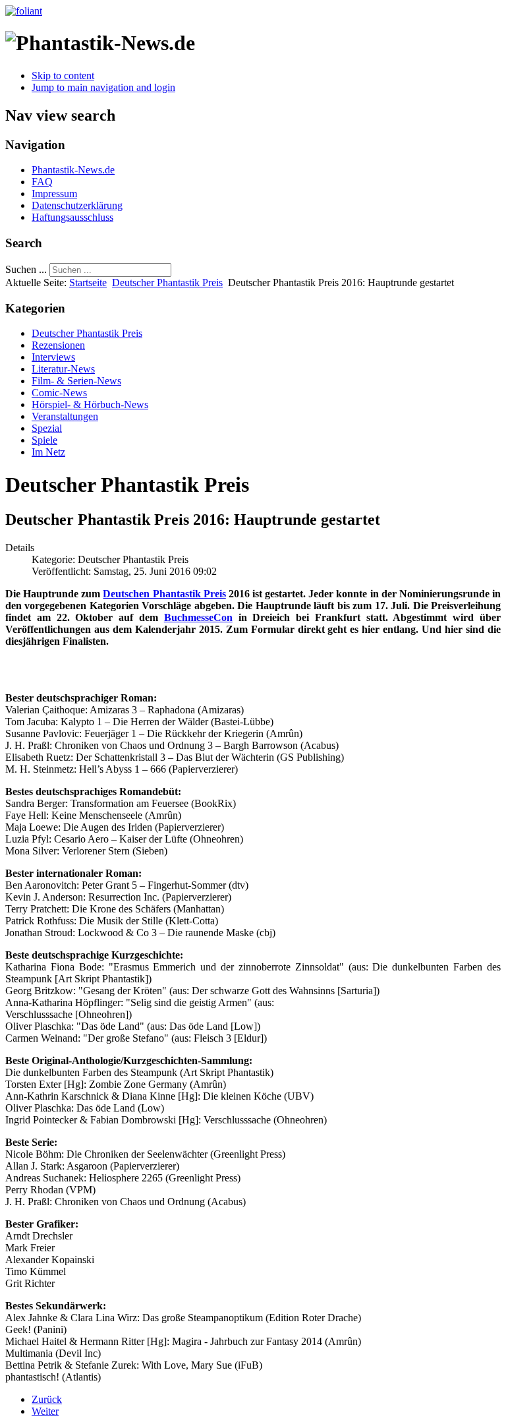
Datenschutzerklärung (77, 205)
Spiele (44, 440)
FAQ (42, 181)
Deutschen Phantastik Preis (164, 593)
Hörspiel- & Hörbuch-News (90, 404)
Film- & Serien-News (76, 380)
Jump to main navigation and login (103, 87)
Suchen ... (26, 269)
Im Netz (48, 452)
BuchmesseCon (198, 617)
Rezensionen (58, 345)
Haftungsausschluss (72, 217)
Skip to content (63, 75)
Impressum (54, 193)
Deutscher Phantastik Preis (167, 282)
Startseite (88, 282)
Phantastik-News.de (73, 169)
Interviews (53, 357)
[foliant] (23, 10)
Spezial (47, 428)
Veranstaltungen (65, 416)
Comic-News (59, 392)
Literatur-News (63, 368)
